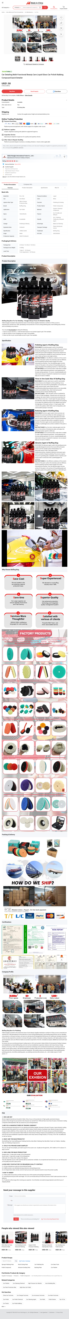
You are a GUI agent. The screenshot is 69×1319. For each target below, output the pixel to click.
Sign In (4, 176)
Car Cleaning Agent (31, 1299)
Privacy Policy (59, 1312)
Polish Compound (6, 1267)
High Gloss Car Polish (25, 1287)
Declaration (52, 1312)
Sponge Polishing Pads (8, 1264)
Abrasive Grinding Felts (24, 1267)
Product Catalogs (25, 1261)
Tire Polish (42, 1299)
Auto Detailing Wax (50, 1283)
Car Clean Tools (55, 1264)
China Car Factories (8, 1295)
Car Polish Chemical (17, 1299)
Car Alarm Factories (53, 1295)
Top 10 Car (62, 1299)
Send (16, 1219)
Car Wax (36, 12)
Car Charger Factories (22, 1295)
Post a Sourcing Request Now (50, 1219)
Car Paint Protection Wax (9, 1287)
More (3, 1306)
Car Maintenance (29, 12)
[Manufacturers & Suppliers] (34, 3)
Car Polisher (54, 1267)
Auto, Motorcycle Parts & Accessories (14, 12)
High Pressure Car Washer (35, 1283)
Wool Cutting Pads (23, 1264)
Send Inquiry (34, 91)
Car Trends (6, 1303)
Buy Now (12, 91)
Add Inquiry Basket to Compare (35, 64)
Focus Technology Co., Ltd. (23, 1312)
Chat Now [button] (58, 91)
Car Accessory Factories (38, 1295)
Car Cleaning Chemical (19, 1283)
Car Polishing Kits (39, 1264)
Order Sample (28, 95)
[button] (62, 187)
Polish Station (52, 1299)
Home (3, 12)
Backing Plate (38, 1267)
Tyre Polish (6, 1299)
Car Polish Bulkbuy (17, 1303)
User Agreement (44, 1312)
